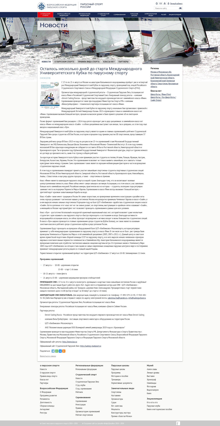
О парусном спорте (64, 61)
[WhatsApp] (56, 351)
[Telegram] (53, 351)
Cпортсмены (116, 392)
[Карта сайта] (165, 3)
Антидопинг (45, 409)
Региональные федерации (89, 365)
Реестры (43, 412)
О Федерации (45, 392)
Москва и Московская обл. (161, 71)
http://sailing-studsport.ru (90, 345)
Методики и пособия (119, 376)
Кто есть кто (152, 402)
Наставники (115, 395)
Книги (149, 393)
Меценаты (115, 409)
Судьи (113, 402)
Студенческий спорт (86, 374)
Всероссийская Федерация (54, 388)
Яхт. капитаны (116, 405)
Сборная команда (47, 405)
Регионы (155, 68)
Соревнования (83, 397)
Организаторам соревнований (88, 411)
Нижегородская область (164, 77)
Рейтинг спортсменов (84, 414)
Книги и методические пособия (159, 409)
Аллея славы (152, 369)
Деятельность (46, 402)
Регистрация (81, 404)
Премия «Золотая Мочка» (121, 416)
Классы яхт (109, 61)
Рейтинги (79, 392)
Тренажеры (115, 379)
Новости (46, 61)
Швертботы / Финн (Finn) (161, 94)
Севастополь (163, 83)
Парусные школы (120, 365)
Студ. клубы (80, 385)
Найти (180, 8)
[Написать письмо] (161, 3)
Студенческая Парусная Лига (87, 381)
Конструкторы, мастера (120, 412)
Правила (79, 407)
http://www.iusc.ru (69, 341)
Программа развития (48, 395)
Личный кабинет (176, 3)
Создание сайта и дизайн (93, 423)
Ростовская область (159, 74)
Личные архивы (153, 372)
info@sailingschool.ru (137, 297)
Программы (115, 372)
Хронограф (151, 379)
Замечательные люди (122, 388)
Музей (150, 365)
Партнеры (123, 61)
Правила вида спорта (88, 61)
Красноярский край (158, 80)
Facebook (178, 423)
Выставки (150, 376)
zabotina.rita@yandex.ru (117, 297)
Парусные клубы (153, 405)
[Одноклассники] (63, 351)
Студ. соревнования (84, 388)
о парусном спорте (49, 365)
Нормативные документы (121, 382)
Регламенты (45, 398)
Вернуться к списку (48, 356)
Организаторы (117, 398)
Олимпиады (151, 382)
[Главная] (157, 3)
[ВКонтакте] (60, 351)
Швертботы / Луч (158, 97)
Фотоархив (151, 386)
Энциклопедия (154, 398)
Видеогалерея (153, 389)
